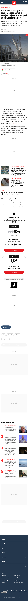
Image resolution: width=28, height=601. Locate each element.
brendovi (4, 566)
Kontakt (3, 582)
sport (3, 543)
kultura (4, 557)
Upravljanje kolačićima (18, 582)
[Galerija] (14, 48)
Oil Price (14, 123)
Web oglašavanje (5, 580)
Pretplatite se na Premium (19, 591)
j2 (2, 548)
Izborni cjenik (16, 577)
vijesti (3, 539)
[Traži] (26, 2)
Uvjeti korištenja (17, 575)
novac (3, 552)
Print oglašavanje (17, 580)
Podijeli (4, 73)
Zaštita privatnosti (5, 577)
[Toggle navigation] (2, 2)
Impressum (4, 575)
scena (3, 561)
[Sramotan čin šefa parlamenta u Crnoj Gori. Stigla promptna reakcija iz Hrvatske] (23, 429)
